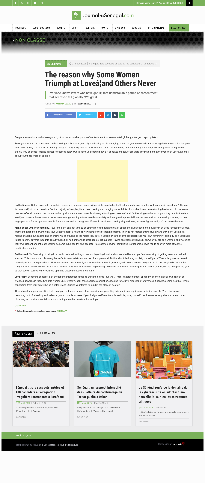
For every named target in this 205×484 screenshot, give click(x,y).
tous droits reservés (69, 445)
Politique (20, 28)
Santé (105, 28)
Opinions (120, 28)
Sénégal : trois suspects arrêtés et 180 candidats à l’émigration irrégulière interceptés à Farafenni (140, 63)
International (156, 28)
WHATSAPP (62, 311)
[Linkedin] (108, 115)
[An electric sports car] (41, 360)
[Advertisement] (102, 181)
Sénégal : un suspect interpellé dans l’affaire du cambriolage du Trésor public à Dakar (99, 392)
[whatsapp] (122, 115)
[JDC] (102, 15)
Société (61, 28)
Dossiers (137, 28)
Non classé (30, 40)
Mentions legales (23, 435)
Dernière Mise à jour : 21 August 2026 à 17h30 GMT (160, 3)
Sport (75, 28)
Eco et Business (41, 28)
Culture (90, 28)
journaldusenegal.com (49, 445)
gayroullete (20, 305)
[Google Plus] (101, 115)
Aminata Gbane (63, 104)
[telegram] (115, 115)
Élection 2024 (178, 28)
